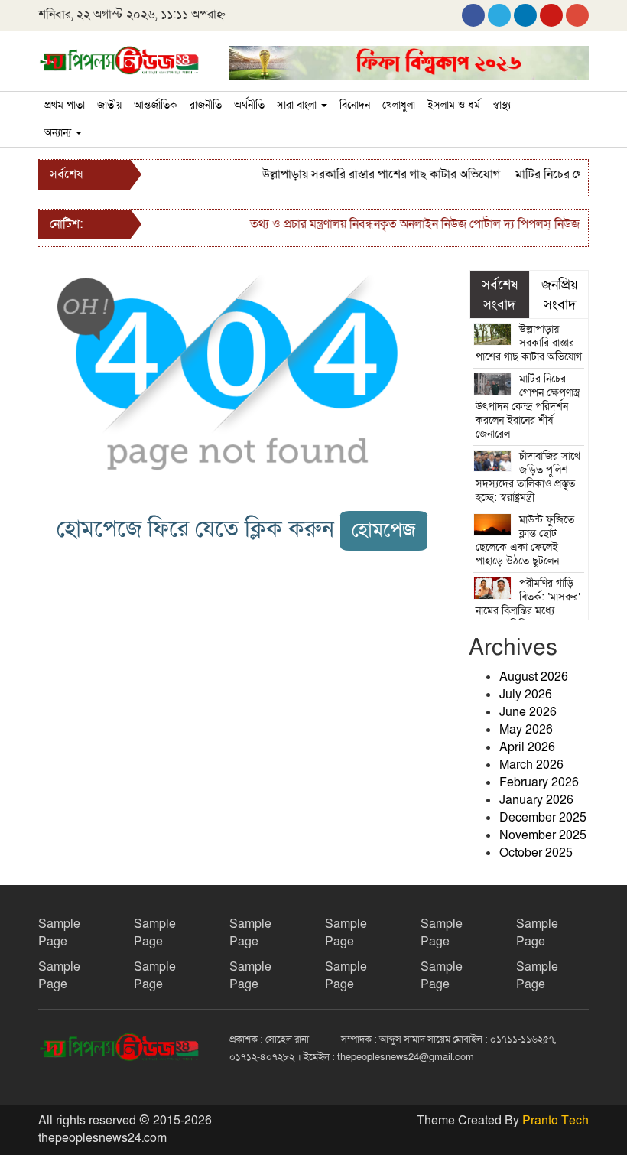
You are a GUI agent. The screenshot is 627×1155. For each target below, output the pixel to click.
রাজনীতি (206, 105)
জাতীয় (109, 105)
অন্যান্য (59, 132)
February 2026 (539, 782)
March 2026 (531, 764)
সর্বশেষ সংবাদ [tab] (500, 294)
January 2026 (536, 800)
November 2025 (542, 835)
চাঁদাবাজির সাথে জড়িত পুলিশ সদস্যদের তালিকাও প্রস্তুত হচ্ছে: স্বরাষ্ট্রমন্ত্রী (528, 477)
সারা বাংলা (298, 105)
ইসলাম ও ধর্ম (453, 105)
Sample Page (59, 933)
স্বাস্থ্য (501, 105)
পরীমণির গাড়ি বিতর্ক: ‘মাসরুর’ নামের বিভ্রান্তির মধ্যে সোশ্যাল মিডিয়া (528, 604)
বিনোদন (354, 105)
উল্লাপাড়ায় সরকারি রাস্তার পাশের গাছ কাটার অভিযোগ (373, 174)
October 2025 (536, 852)
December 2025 (542, 817)
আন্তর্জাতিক (155, 105)
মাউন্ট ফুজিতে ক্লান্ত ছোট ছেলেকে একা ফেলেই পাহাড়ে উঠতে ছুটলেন (525, 540)
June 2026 (528, 712)
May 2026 (526, 729)
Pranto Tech (555, 1120)
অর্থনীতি (249, 105)
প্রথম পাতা (64, 105)
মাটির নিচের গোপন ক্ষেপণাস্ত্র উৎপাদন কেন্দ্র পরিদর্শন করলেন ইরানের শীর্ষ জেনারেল (528, 406)
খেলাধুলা (398, 105)
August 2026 (533, 677)
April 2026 (527, 747)
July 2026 (525, 694)
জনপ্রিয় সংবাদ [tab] (559, 294)
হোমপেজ (384, 530)
